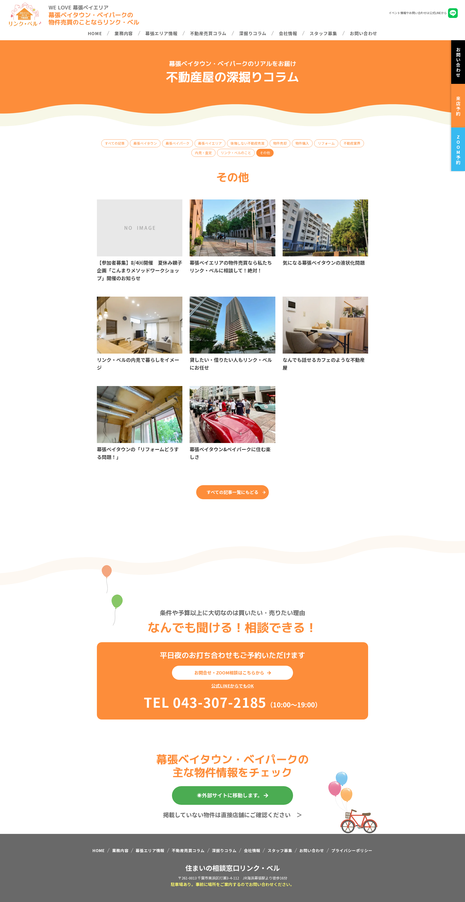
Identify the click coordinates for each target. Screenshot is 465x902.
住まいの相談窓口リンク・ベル (232, 868)
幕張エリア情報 (161, 33)
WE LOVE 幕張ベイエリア (78, 7)
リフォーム (326, 143)
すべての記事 (115, 143)
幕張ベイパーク (177, 143)
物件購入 (302, 143)
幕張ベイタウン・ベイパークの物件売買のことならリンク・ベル (93, 18)
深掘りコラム (252, 33)
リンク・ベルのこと (236, 152)
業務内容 (124, 33)
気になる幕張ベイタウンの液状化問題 (324, 262)
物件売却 (280, 143)
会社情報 (288, 33)
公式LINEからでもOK (232, 685)
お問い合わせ (363, 33)
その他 (265, 152)
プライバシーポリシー (351, 850)
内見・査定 (203, 152)
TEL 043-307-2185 (205, 702)
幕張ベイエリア (210, 143)
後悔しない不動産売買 (247, 143)
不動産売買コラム (208, 33)
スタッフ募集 (323, 33)
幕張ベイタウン (145, 143)
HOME (95, 33)
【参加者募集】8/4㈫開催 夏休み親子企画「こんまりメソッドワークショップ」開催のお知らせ (139, 270)
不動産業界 (351, 143)
